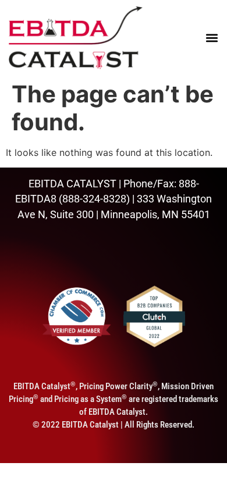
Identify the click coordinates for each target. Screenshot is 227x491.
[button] (211, 37)
